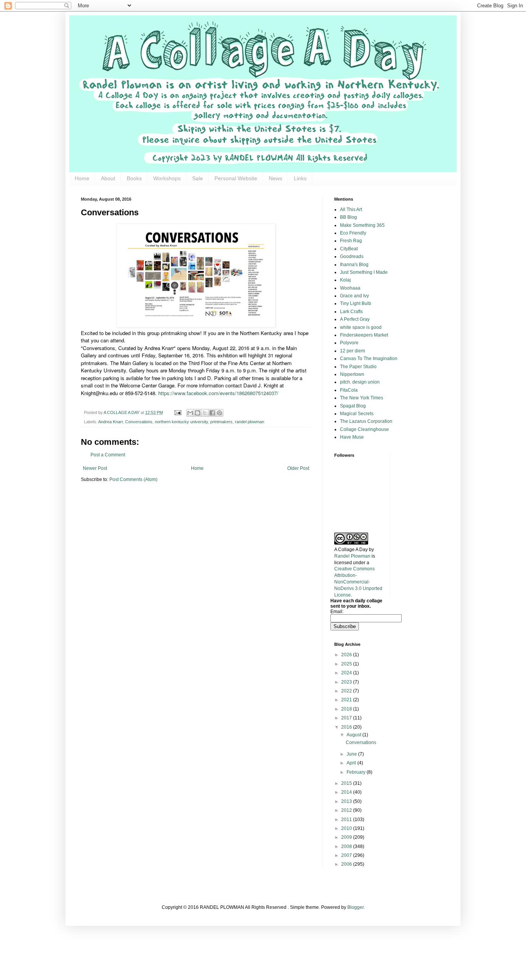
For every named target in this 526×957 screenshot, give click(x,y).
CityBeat (349, 248)
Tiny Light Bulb (355, 303)
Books (134, 178)
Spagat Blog (353, 406)
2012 (347, 810)
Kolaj (345, 280)
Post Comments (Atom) (133, 479)
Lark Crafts (351, 311)
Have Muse (352, 437)
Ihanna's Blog (354, 264)
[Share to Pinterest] (219, 413)
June (352, 754)
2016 (347, 727)
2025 (347, 664)
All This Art (351, 209)
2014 (347, 792)
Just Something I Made (364, 272)
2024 (347, 672)
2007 (347, 855)
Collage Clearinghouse (364, 429)
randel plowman (249, 421)
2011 (347, 819)
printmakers (221, 421)
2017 (347, 718)
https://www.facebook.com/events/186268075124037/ (218, 393)
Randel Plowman (352, 556)
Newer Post (95, 468)
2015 (347, 783)
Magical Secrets (357, 413)
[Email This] (190, 413)
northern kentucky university (181, 421)
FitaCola (349, 390)
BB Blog (348, 217)
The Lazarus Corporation (366, 421)
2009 (347, 837)
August (354, 734)
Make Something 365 (362, 225)
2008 (347, 846)
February (357, 772)
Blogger (355, 907)
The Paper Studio (358, 366)
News (275, 178)
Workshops (167, 178)
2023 (347, 682)
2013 (347, 801)
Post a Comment (107, 455)
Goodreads (352, 256)
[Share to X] (205, 413)
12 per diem (352, 351)
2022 (347, 691)
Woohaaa (350, 288)
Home (82, 178)
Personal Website (235, 178)
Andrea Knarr (110, 421)
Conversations (138, 421)
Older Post (298, 468)
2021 (347, 699)
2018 (347, 709)
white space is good (361, 327)
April (352, 763)
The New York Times (361, 398)
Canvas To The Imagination (368, 358)
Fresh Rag (351, 240)
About (108, 178)
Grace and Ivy (354, 295)
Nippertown (352, 374)
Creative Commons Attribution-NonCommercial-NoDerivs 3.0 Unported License (358, 581)
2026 (347, 654)
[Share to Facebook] (212, 413)
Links (300, 178)
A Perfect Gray (355, 319)
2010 (347, 828)
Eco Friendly (353, 233)
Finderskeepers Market (364, 335)
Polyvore (349, 342)
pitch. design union (360, 382)
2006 (347, 864)
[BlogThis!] (197, 413)
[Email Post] (178, 412)
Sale (197, 178)
